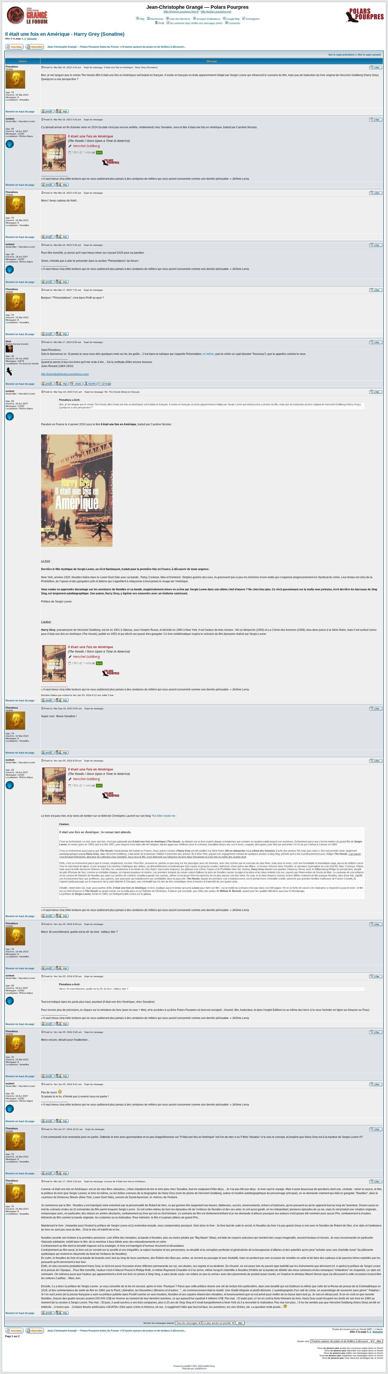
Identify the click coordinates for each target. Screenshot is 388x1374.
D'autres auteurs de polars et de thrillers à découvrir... (153, 46)
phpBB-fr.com (200, 1368)
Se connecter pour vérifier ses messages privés (196, 23)
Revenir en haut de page (20, 111)
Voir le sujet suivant (369, 54)
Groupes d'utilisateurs (208, 19)
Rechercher (156, 19)
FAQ (141, 19)
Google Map (233, 19)
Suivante (32, 38)
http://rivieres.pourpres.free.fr (181, 11)
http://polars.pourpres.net (216, 11)
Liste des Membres (180, 19)
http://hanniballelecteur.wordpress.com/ (65, 374)
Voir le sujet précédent (341, 54)
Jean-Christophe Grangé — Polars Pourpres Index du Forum (83, 46)
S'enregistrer (253, 19)
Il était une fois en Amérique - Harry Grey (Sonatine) (64, 34)
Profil (161, 23)
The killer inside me (163, 815)
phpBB (187, 1366)
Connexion (234, 23)
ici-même (208, 354)
